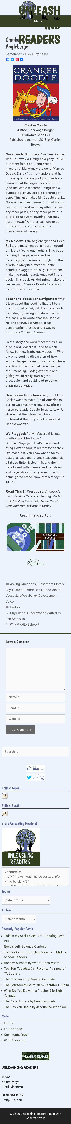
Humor (17, 590)
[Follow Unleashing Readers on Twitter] (35, 780)
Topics (6, 891)
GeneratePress (35, 1118)
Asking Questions (23, 584)
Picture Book (32, 590)
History (15, 607)
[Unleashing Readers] (21, 865)
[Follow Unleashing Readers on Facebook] (35, 771)
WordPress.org (15, 1040)
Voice (10, 601)
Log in (8, 1023)
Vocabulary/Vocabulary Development (32, 596)
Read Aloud (52, 590)
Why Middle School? (24, 625)
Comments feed (16, 1035)
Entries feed (13, 1029)
